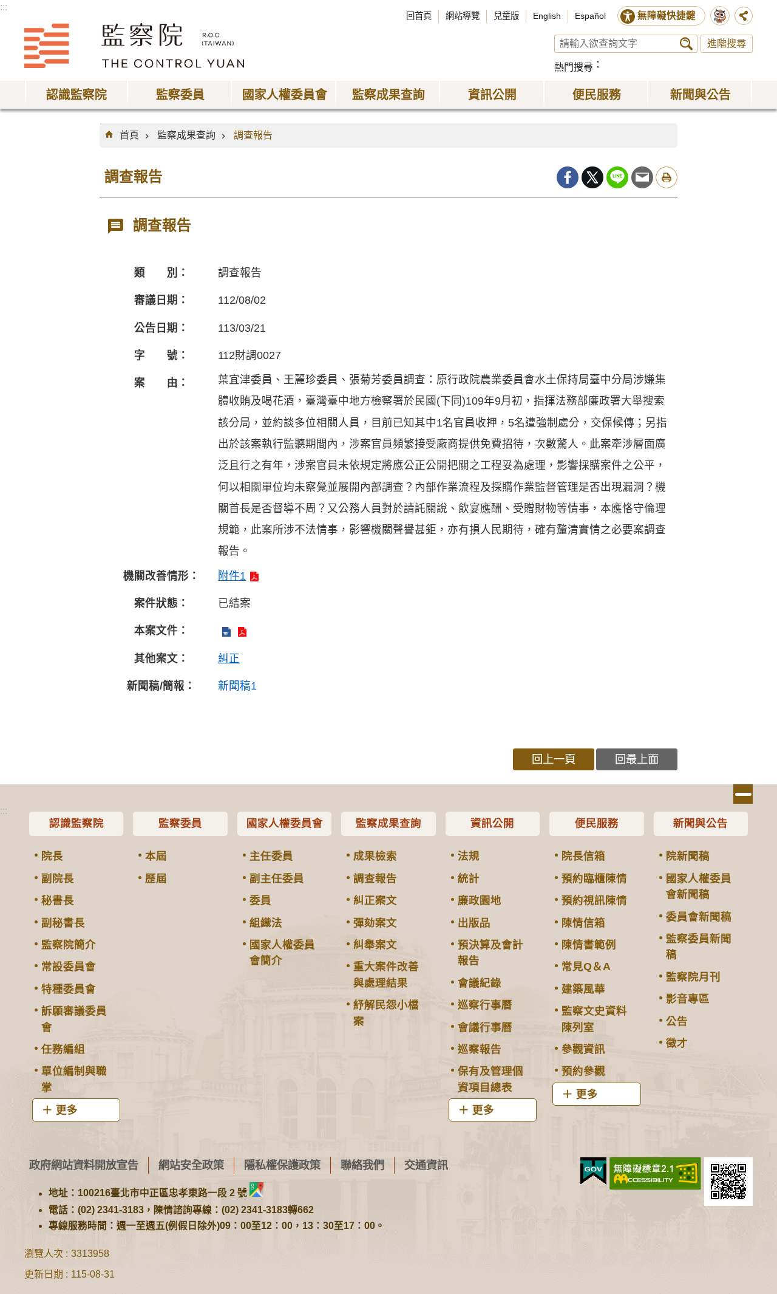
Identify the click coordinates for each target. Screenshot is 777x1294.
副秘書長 (63, 923)
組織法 (265, 923)
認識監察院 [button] (76, 94)
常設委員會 (68, 966)
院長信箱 (583, 856)
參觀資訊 (583, 1049)
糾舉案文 (375, 945)
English (547, 16)
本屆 (156, 856)
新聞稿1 (237, 686)
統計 (469, 878)
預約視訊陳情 (594, 900)
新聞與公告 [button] (700, 94)
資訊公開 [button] (492, 94)
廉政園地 (479, 900)
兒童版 (506, 16)
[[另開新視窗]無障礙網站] (655, 1173)
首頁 (129, 135)
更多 (67, 1110)
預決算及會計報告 (490, 953)
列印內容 (666, 177)
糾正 (229, 658)
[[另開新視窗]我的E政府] (593, 1171)
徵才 (677, 1043)
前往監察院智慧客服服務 (720, 16)
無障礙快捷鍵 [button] (666, 15)
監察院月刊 (693, 977)
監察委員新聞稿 (698, 946)
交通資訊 (426, 1165)
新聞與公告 (700, 823)
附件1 (232, 576)
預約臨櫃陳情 (594, 878)
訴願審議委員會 (74, 1019)
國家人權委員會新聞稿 (698, 886)
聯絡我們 (362, 1165)
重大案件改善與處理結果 (386, 974)
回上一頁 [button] (553, 759)
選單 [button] (743, 794)
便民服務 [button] (596, 94)
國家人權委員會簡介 (282, 953)
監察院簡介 (68, 945)
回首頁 (419, 16)
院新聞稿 (688, 856)
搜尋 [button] (686, 44)
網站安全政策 (191, 1165)
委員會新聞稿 (698, 917)
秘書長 (57, 900)
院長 (52, 856)
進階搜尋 (726, 43)
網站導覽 (463, 16)
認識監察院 (76, 823)
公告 (677, 1021)
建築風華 (583, 989)
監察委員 (180, 823)
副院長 (57, 878)
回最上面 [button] (637, 759)
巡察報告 (479, 1049)
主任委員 (271, 856)
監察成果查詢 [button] (388, 94)
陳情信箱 (583, 923)
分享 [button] (744, 16)
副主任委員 (276, 878)
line (617, 177)
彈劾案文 (375, 923)
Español (590, 16)
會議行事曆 (485, 1027)
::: (3, 7)
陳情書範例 (589, 945)
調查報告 (253, 135)
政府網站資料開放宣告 (83, 1165)
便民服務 (597, 823)
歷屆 (156, 878)
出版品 (474, 923)
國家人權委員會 (284, 823)
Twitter (592, 177)
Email (642, 177)
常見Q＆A (586, 966)
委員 (260, 900)
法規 (469, 856)
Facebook (568, 177)
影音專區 (688, 999)
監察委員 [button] (180, 94)
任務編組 (63, 1049)
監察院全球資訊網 (134, 45)
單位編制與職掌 (74, 1079)
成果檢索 (375, 856)
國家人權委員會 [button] (284, 94)
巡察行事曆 (485, 1005)
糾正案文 (375, 900)
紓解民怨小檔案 (386, 1013)
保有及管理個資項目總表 (490, 1079)
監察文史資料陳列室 (594, 1019)
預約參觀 (583, 1071)
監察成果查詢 (186, 135)
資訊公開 (492, 823)
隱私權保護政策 (282, 1165)
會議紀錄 (479, 983)
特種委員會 (68, 989)
